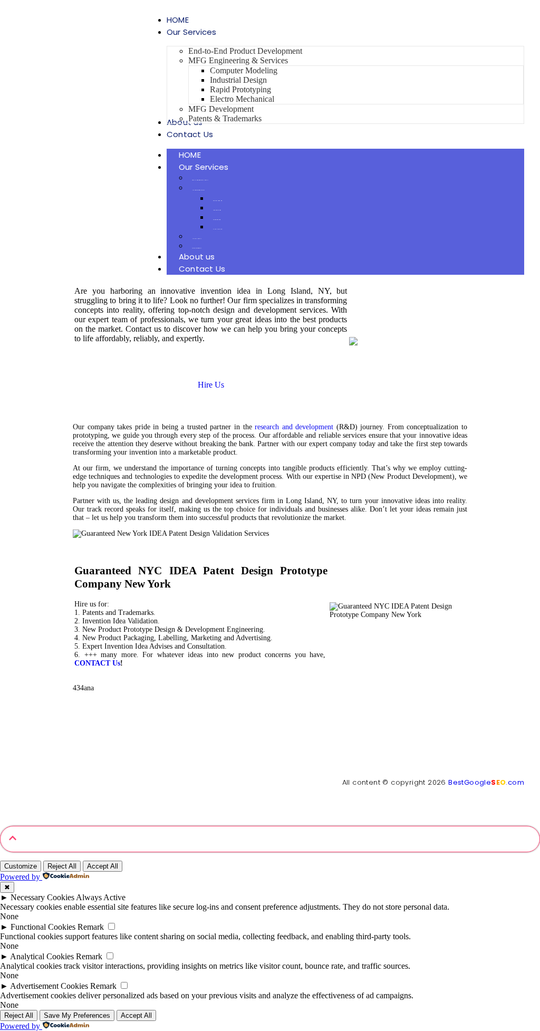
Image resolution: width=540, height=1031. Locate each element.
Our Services (203, 166)
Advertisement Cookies (49, 985)
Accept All (102, 866)
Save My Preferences (77, 1015)
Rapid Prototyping (216, 219)
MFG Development (196, 238)
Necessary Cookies (42, 897)
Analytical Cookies (42, 956)
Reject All (61, 866)
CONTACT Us (97, 663)
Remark (91, 926)
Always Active (101, 897)
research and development (294, 427)
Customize (20, 866)
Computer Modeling (217, 200)
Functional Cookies (43, 926)
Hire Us (211, 384)
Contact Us (202, 268)
